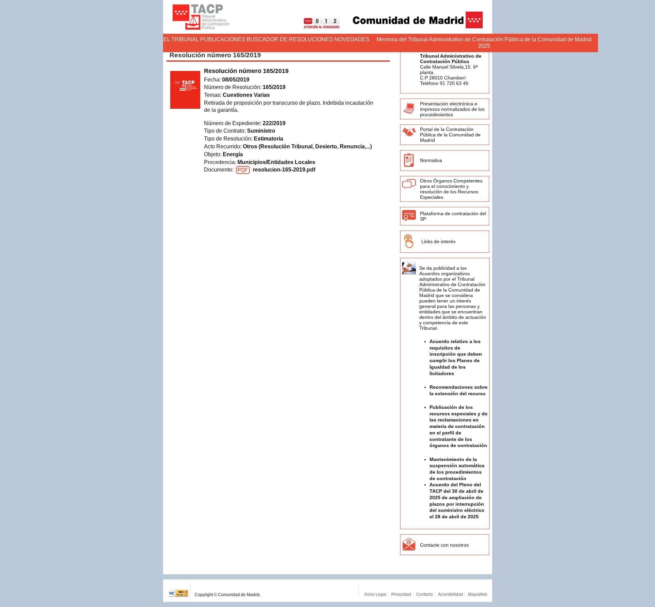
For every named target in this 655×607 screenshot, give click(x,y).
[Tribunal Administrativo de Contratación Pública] (201, 17)
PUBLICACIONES (222, 39)
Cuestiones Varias (246, 95)
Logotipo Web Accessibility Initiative (178, 591)
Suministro (261, 131)
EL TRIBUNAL (181, 39)
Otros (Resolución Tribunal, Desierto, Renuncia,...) (307, 146)
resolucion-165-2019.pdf (284, 170)
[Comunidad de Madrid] (412, 26)
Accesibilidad (450, 594)
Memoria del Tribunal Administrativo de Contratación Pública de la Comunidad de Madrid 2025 (484, 42)
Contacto (424, 594)
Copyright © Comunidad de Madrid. (228, 594)
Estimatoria (268, 139)
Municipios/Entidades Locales (276, 162)
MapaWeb (477, 594)
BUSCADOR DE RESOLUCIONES (290, 39)
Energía (233, 154)
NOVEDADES (351, 39)
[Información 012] (316, 26)
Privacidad (401, 594)
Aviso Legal (375, 594)
